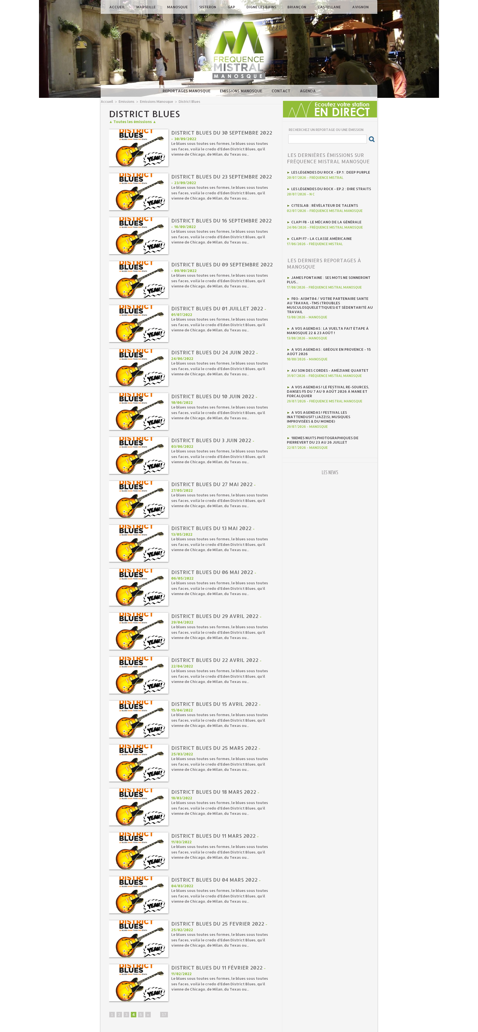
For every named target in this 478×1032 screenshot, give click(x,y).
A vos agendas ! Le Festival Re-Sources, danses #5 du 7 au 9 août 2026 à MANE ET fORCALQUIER (328, 391)
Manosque (178, 7)
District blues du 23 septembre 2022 (221, 176)
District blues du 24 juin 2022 (213, 352)
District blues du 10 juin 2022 (212, 396)
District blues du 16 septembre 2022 (221, 220)
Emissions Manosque (241, 90)
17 (164, 1014)
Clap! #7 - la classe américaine (321, 238)
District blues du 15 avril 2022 (214, 704)
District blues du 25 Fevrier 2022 (217, 923)
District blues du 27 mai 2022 (212, 484)
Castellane (330, 7)
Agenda (308, 90)
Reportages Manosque (187, 90)
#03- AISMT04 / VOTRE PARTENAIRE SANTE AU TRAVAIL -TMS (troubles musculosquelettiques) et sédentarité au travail (330, 305)
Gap (232, 7)
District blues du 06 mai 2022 (212, 572)
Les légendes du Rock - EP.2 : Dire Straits (331, 189)
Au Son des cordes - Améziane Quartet (329, 370)
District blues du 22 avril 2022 (214, 660)
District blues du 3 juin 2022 (211, 440)
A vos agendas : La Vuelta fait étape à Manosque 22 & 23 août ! (328, 330)
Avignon (360, 7)
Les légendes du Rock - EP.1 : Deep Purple (330, 172)
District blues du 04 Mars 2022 (214, 879)
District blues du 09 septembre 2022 (222, 264)
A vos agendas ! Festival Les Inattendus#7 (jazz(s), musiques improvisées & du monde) (318, 416)
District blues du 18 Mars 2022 (213, 792)
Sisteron (208, 7)
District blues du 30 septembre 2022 (221, 132)
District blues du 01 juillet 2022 (217, 308)
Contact (282, 90)
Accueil (117, 7)
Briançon (297, 7)
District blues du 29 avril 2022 (214, 616)
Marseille (146, 7)
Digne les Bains (261, 7)
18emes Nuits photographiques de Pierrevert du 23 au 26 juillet (322, 440)
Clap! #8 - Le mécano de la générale (326, 222)
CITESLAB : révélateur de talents (324, 205)
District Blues (189, 101)
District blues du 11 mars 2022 (213, 835)
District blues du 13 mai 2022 (211, 528)
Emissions (126, 101)
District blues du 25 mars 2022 (214, 748)
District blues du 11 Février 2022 (217, 967)
